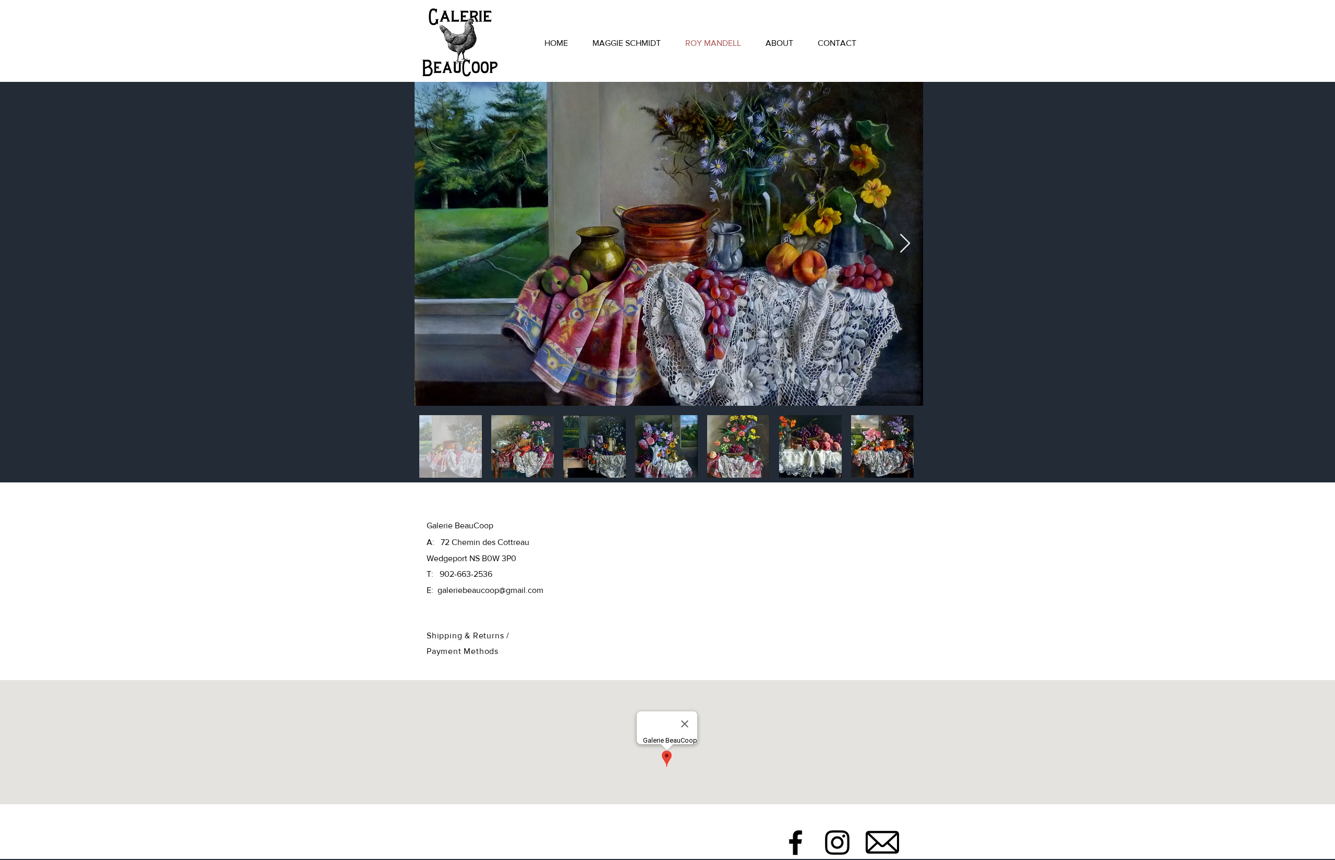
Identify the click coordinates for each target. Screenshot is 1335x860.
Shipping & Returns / (468, 635)
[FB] (795, 842)
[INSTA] (837, 842)
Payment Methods (463, 651)
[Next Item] (905, 244)
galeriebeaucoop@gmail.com (490, 590)
